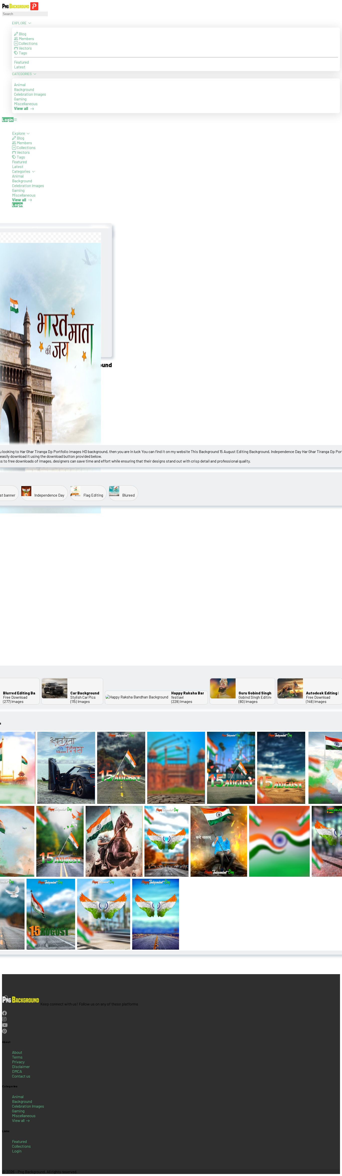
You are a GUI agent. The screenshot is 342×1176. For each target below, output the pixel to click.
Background (24, 89)
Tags (22, 52)
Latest (19, 66)
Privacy (18, 1061)
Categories (22, 74)
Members (26, 38)
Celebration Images (30, 94)
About (17, 1052)
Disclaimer (21, 1066)
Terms (17, 1057)
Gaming (20, 98)
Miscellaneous (26, 103)
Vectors (25, 48)
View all (18, 1120)
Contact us (21, 1076)
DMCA (17, 1071)
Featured (21, 62)
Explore (19, 23)
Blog (22, 33)
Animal (20, 84)
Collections (28, 43)
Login (17, 1150)
